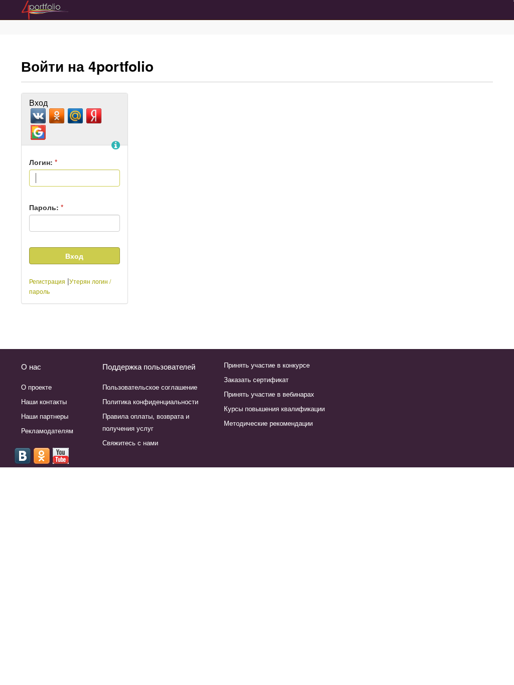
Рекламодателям (47, 430)
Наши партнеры (44, 416)
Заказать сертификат (256, 379)
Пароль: (46, 207)
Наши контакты (44, 401)
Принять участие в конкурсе (267, 365)
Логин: (43, 162)
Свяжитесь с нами (130, 442)
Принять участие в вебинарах (269, 394)
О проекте (36, 387)
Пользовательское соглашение (149, 387)
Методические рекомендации (268, 423)
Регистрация (47, 281)
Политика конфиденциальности (150, 401)
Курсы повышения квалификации (274, 408)
